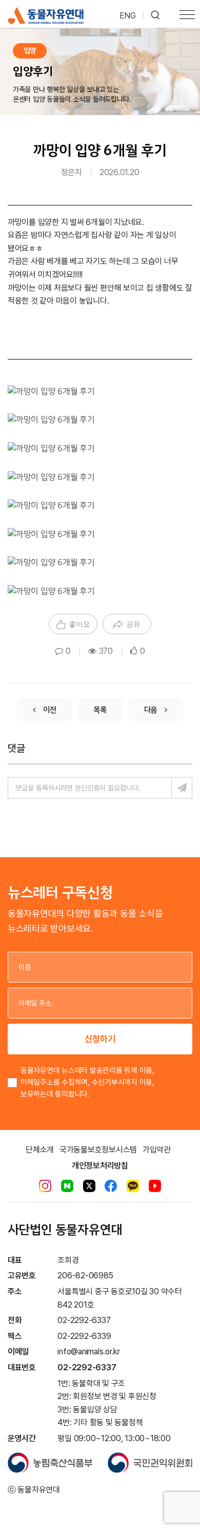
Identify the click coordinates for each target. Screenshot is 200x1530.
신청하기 (100, 1038)
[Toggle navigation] (187, 16)
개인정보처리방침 (100, 1165)
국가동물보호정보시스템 (98, 1150)
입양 (30, 50)
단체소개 (40, 1150)
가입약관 (157, 1150)
